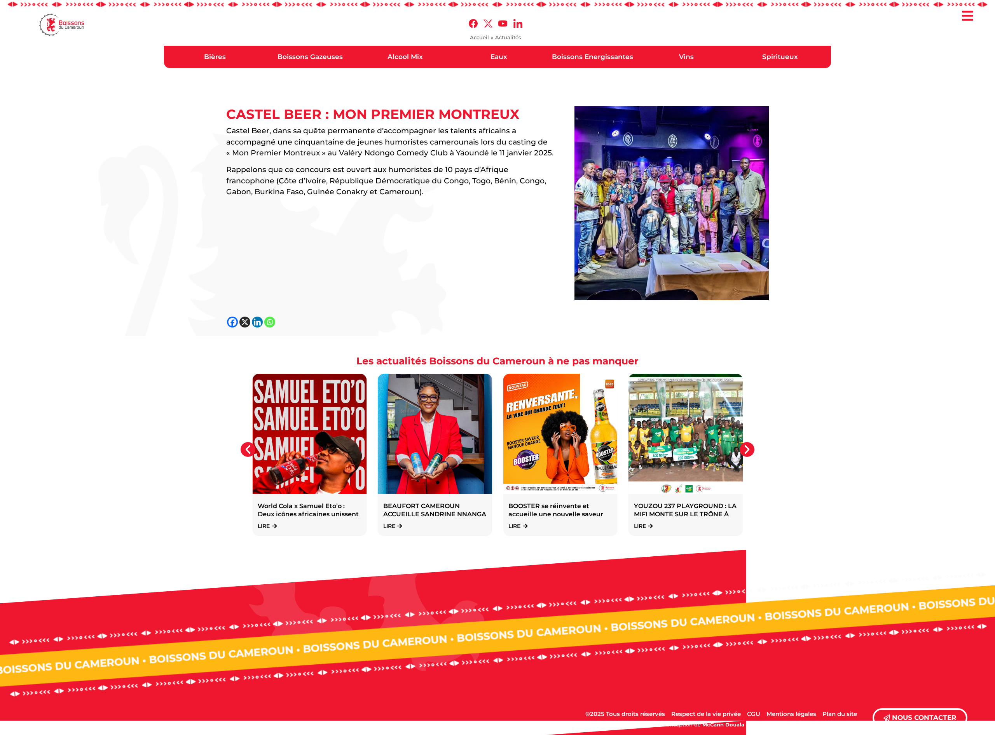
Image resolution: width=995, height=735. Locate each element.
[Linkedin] (257, 322)
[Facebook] (232, 322)
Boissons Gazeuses (310, 57)
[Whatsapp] (269, 322)
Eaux (499, 57)
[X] (244, 322)
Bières (215, 57)
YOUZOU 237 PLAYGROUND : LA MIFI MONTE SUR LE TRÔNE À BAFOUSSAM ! (685, 514)
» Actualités (506, 37)
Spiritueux (780, 57)
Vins (686, 57)
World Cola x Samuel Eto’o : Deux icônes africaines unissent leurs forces (308, 514)
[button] (968, 16)
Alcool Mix (405, 57)
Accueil (479, 37)
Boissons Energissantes (592, 57)
